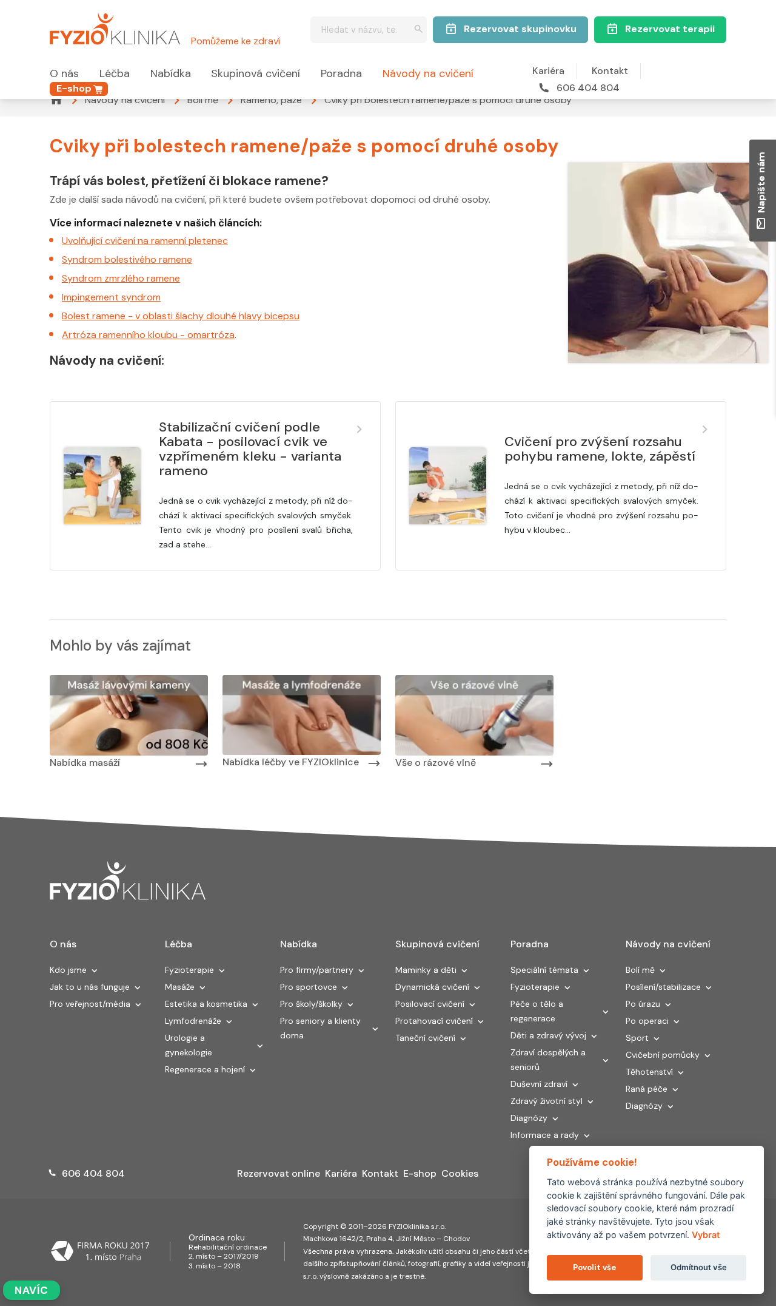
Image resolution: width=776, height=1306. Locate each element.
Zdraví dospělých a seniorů (548, 1059)
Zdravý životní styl (546, 1100)
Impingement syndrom (111, 297)
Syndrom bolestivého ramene (127, 259)
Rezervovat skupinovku (520, 28)
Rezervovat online (278, 1173)
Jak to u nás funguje (90, 986)
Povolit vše (594, 1267)
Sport (637, 1037)
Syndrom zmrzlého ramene (121, 278)
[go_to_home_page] (128, 881)
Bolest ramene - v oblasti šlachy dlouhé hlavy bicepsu (180, 316)
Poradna (341, 73)
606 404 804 (588, 87)
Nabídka (170, 73)
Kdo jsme (68, 969)
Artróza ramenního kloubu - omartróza (148, 334)
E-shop (74, 88)
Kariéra (548, 70)
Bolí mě (202, 99)
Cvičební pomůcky (663, 1054)
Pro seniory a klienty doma (320, 1028)
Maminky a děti (426, 969)
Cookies (459, 1173)
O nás (64, 73)
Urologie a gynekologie (188, 1045)
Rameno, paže (271, 99)
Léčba (114, 73)
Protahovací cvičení (434, 1020)
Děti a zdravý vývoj (548, 1035)
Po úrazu (643, 1003)
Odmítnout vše (699, 1267)
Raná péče (646, 1088)
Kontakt (610, 70)
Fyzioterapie (189, 969)
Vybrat (706, 1235)
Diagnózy (528, 1117)
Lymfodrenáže (193, 1020)
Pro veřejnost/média (90, 1003)
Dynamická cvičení (432, 986)
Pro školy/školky (311, 1003)
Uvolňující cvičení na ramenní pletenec (145, 240)
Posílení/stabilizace (663, 986)
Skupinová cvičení (255, 73)
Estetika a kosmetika (206, 1003)
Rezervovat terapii (670, 28)
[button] (94, 971)
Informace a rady (544, 1134)
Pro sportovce (308, 986)
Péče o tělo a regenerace (536, 1011)
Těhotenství (649, 1071)
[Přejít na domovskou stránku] (115, 26)
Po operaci (647, 1020)
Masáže (180, 986)
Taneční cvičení (425, 1037)
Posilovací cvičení (429, 1003)
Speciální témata (544, 969)
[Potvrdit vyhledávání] (418, 30)
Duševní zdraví (538, 1083)
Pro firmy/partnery (316, 969)
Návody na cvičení (428, 73)
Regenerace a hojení (205, 1069)
